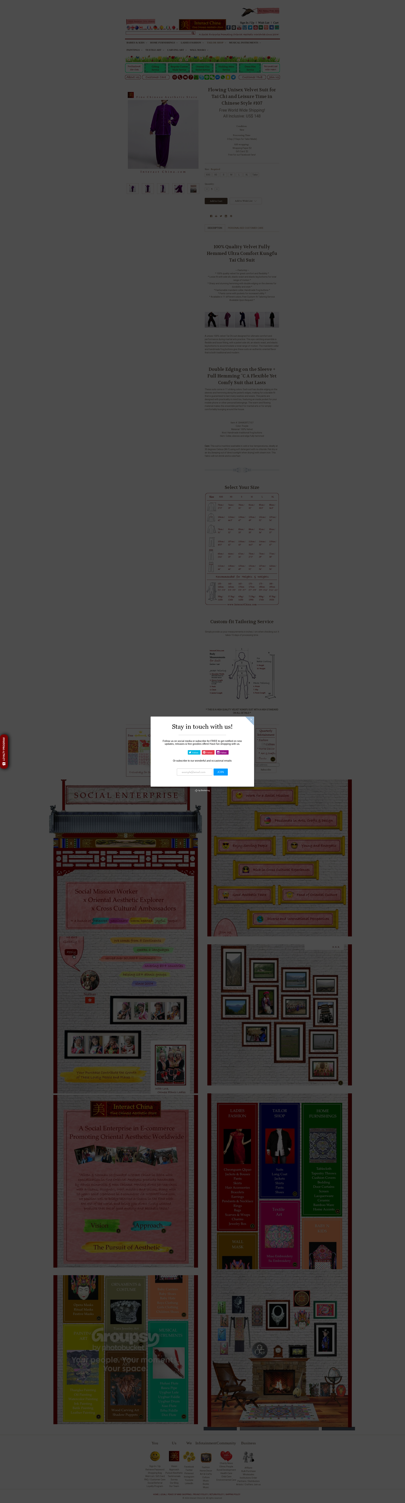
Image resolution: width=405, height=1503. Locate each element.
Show (4, 751)
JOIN (220, 772)
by (204, 790)
